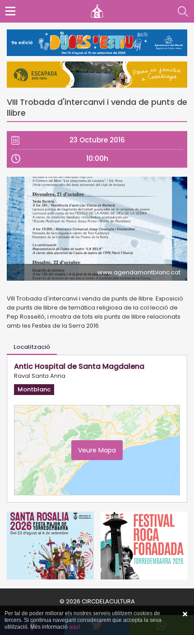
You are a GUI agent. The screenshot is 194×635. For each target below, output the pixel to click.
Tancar (185, 614)
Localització (32, 347)
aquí (74, 627)
